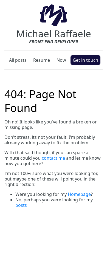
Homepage (79, 194)
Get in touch (85, 60)
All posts (18, 60)
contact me (53, 158)
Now (61, 60)
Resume (41, 60)
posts (21, 205)
